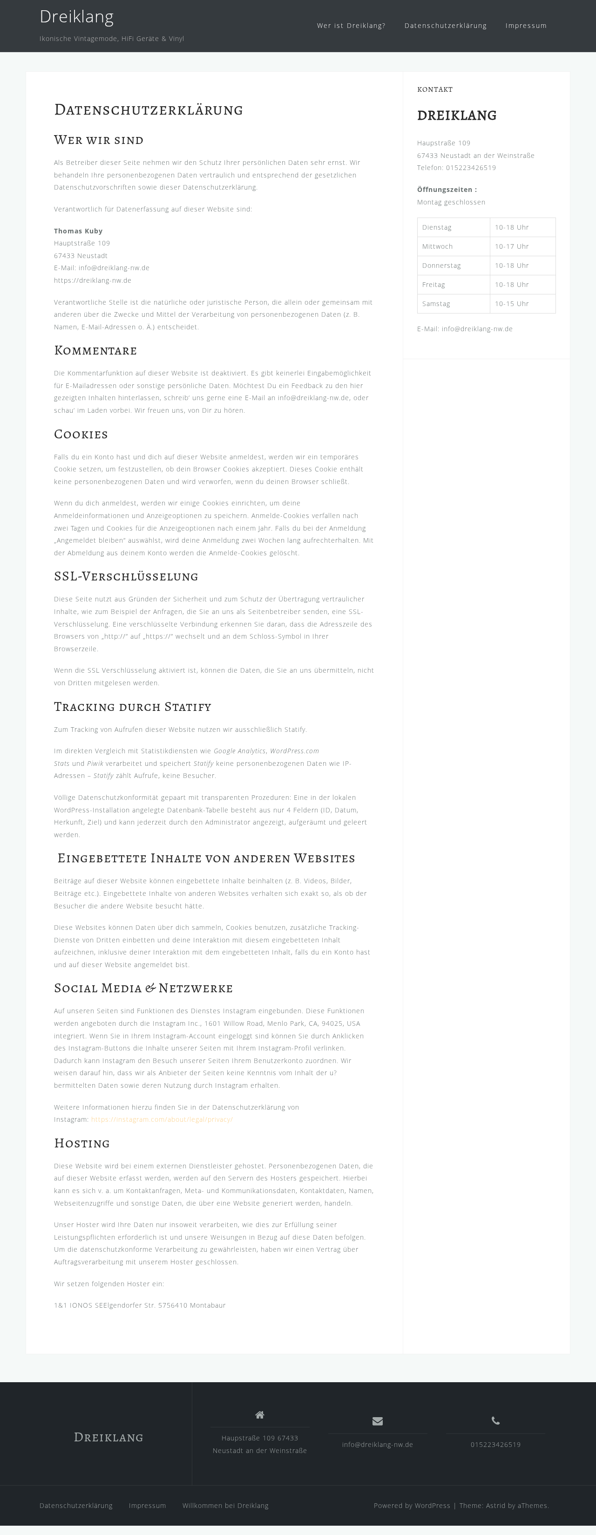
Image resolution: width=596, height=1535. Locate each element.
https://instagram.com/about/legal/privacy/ (162, 1119)
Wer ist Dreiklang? (351, 25)
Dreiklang (77, 16)
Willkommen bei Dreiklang (226, 1505)
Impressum (526, 25)
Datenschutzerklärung (446, 25)
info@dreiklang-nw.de (377, 1444)
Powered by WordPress (412, 1505)
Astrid (496, 1505)
